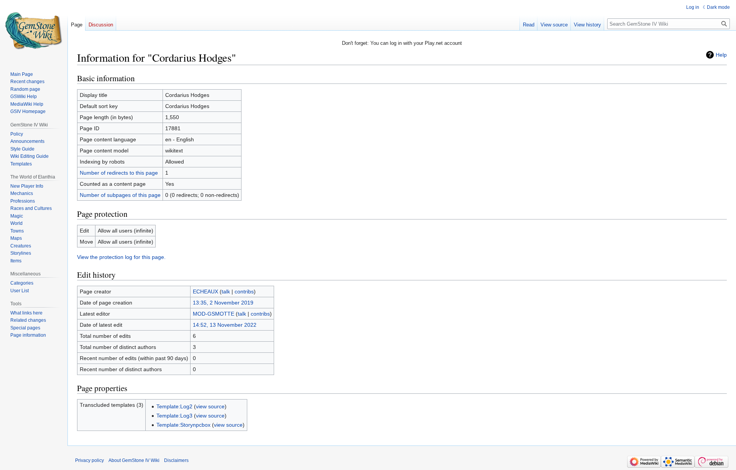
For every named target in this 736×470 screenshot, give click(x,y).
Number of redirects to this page (119, 173)
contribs (244, 291)
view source (210, 406)
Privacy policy (89, 460)
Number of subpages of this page (120, 195)
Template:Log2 (174, 406)
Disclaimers (176, 460)
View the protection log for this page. (121, 257)
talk (226, 291)
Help (721, 55)
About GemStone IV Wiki (133, 460)
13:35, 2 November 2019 (223, 303)
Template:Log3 (174, 416)
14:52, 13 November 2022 (224, 325)
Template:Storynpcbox (183, 425)
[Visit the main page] (33, 30)
